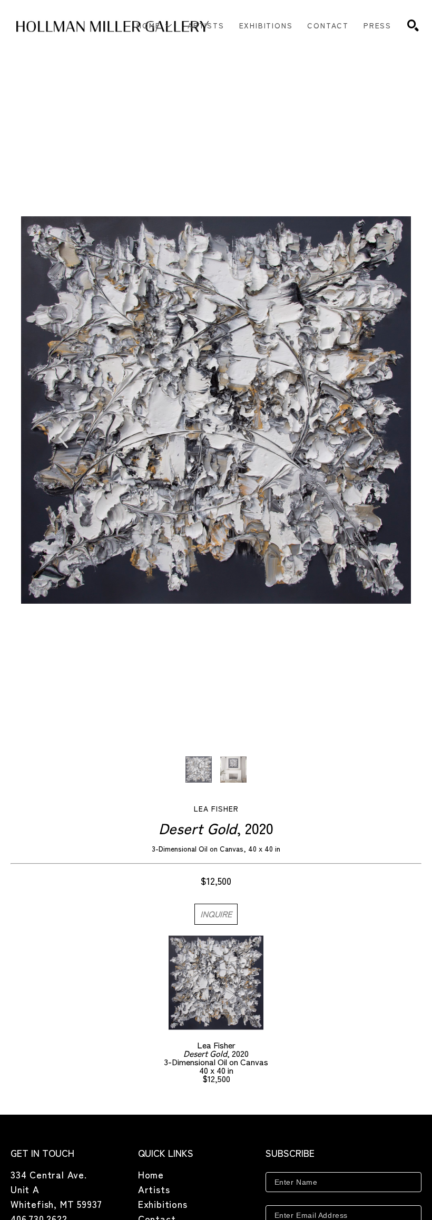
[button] (154, 25)
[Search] (413, 25)
